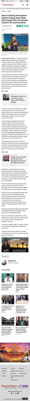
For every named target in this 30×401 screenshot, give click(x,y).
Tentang (13, 368)
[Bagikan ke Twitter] (22, 26)
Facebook (4, 368)
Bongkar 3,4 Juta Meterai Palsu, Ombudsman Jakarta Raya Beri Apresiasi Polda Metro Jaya (21, 309)
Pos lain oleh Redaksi (13, 262)
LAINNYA (25, 398)
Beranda (4, 11)
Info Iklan (21, 376)
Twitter (3, 373)
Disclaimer (13, 373)
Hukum (9, 11)
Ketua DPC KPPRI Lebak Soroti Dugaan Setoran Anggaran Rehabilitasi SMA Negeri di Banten (7, 330)
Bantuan (21, 368)
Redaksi (21, 371)
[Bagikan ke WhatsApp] (25, 26)
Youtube (4, 376)
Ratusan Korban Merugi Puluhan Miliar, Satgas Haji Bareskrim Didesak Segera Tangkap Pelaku (22, 287)
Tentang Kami (14, 380)
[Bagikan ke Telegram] (27, 26)
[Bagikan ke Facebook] (20, 26)
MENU (3, 1)
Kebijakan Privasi (15, 371)
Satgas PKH (5, 256)
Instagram (4, 371)
